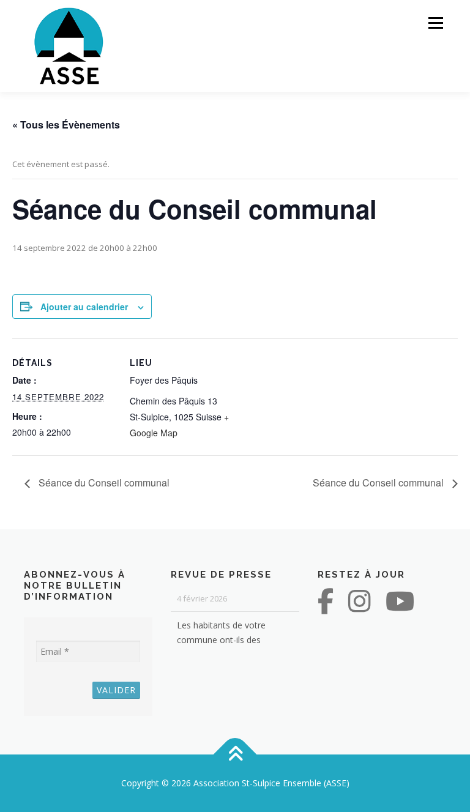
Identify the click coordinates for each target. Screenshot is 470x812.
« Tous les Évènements (66, 124)
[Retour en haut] (235, 755)
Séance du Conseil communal (103, 482)
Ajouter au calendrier (84, 306)
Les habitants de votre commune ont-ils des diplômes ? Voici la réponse (230, 630)
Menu (435, 22)
